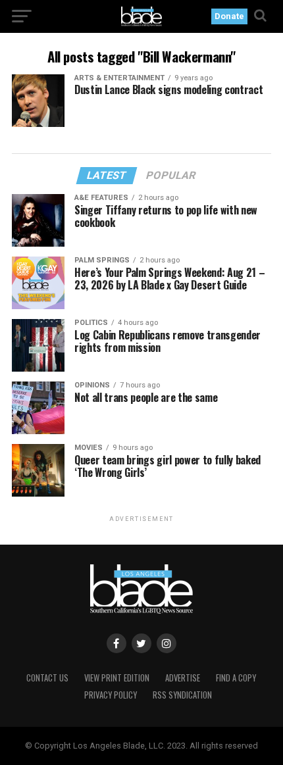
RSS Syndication (182, 695)
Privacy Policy (110, 695)
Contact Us (47, 678)
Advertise (182, 678)
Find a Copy (236, 678)
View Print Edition (116, 678)
